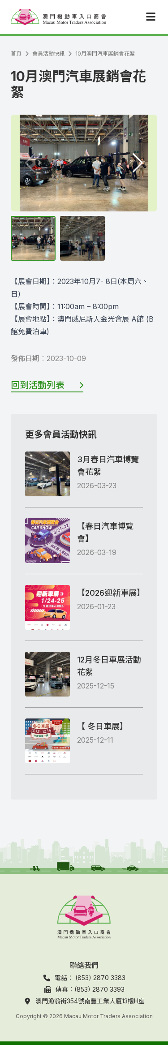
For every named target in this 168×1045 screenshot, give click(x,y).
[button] (138, 163)
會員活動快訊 (48, 53)
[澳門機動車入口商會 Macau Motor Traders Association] (58, 17)
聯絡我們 (84, 965)
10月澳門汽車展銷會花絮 (105, 53)
